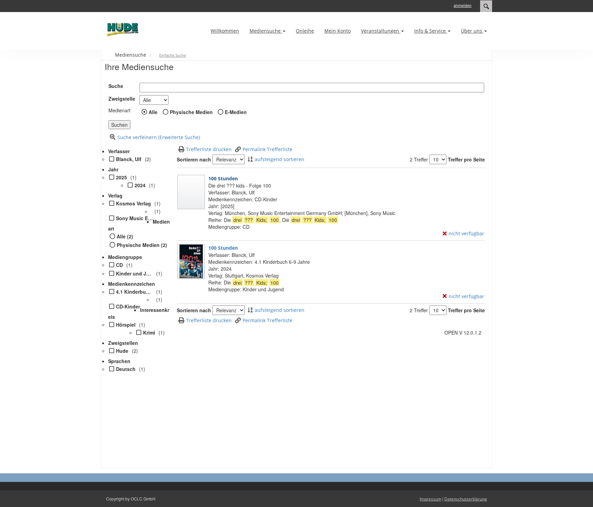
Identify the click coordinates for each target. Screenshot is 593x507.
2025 (121, 177)
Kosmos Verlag (133, 203)
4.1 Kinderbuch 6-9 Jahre (134, 291)
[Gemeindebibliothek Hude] (121, 29)
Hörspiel (126, 324)
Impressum (430, 499)
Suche (115, 85)
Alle (153, 112)
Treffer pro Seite (466, 159)
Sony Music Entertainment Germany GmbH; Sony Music (134, 218)
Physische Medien (191, 112)
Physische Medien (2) (142, 244)
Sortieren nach (194, 159)
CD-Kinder (128, 306)
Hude (122, 350)
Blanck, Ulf (128, 159)
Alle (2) (125, 236)
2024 (140, 185)
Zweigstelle (121, 98)
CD (119, 264)
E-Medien (236, 112)
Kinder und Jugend (134, 273)
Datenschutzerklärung (465, 499)
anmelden (463, 5)
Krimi (149, 332)
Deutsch (126, 368)
